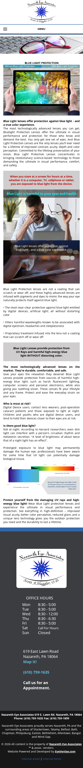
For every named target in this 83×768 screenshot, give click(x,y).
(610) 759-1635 (36, 672)
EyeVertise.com (65, 751)
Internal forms (52, 759)
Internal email (31, 759)
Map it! (30, 661)
